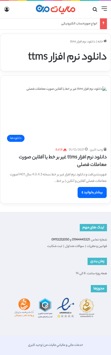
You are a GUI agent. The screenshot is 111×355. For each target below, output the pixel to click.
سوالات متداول (74, 246)
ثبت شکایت (54, 246)
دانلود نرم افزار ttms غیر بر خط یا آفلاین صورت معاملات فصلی (63, 161)
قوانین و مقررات (97, 246)
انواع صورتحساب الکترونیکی (79, 23)
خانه (100, 42)
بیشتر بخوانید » (92, 192)
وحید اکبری (96, 150)
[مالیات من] (55, 9)
